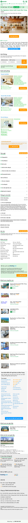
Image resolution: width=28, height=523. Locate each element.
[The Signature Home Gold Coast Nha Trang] (5, 429)
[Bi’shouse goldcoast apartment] (5, 366)
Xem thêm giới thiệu (13, 48)
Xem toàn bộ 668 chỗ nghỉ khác (14, 418)
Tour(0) (11, 7)
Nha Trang (4, 7)
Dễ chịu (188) (4, 391)
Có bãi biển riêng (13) (5, 382)
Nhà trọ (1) (15, 407)
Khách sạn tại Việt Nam (11, 449)
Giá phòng (24, 62)
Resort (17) (15, 395)
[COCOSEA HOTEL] (5, 311)
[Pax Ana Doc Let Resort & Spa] (5, 320)
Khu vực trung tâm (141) (6, 379)
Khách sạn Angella (14, 293)
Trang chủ (2, 449)
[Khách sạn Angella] (5, 295)
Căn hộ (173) (15, 397)
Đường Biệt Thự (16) (5, 407)
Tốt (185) (3, 390)
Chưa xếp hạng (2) (16, 387)
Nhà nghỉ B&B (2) (16, 401)
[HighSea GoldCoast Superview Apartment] (5, 332)
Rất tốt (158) (3, 388)
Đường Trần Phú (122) (5, 394)
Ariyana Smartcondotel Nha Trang (18, 283)
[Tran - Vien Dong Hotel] (5, 302)
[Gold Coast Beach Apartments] (5, 357)
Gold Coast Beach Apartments (17, 354)
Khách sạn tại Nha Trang (18, 451)
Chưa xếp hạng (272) (17, 389)
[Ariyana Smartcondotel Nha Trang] (5, 286)
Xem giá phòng (14, 36)
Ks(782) (17, 7)
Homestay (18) (16, 398)
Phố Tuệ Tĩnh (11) (4, 411)
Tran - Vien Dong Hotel (15, 301)
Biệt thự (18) (15, 400)
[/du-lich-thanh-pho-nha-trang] (7, 440)
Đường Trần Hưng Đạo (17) (6, 405)
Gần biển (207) (4, 381)
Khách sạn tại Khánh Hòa (5, 451)
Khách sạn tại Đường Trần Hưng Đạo (8, 452)
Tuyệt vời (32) (4, 386)
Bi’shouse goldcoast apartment (17, 363)
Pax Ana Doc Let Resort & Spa (17, 318)
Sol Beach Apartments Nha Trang (18, 342)
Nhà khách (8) (15, 406)
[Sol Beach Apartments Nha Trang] (5, 346)
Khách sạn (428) (16, 394)
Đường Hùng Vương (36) (6, 401)
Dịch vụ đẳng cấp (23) (5, 384)
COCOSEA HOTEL (14, 309)
